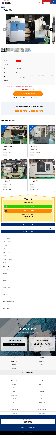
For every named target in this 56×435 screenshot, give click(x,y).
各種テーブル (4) (6, 290)
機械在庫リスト (42, 361)
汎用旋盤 (14, 384)
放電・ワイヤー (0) (6, 252)
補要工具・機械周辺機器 (42, 409)
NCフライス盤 (42, 376)
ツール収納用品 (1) (6, 304)
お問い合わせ (14, 368)
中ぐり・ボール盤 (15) (7, 259)
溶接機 (42, 398)
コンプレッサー (14, 398)
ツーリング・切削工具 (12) (8, 297)
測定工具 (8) (5, 294)
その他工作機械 (14, 395)
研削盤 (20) (5, 255)
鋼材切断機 (42, 391)
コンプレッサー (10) (7, 276)
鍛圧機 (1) (5, 273)
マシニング (14, 376)
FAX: (36, 111)
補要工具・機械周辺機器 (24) (8, 301)
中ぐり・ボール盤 (42, 387)
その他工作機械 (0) (6, 269)
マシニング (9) (6, 234)
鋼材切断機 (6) (6, 266)
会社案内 (42, 357)
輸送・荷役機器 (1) (6, 308)
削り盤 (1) (5, 262)
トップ (14, 357)
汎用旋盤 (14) (5, 248)
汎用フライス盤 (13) (7, 241)
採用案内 (14, 364)
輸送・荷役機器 (42, 413)
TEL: (20, 111)
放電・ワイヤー (42, 384)
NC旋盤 (3, 7)
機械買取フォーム (14, 361)
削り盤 (14, 391)
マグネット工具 (42, 402)
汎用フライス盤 (14, 380)
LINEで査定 (29, 206)
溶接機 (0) (5, 280)
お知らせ (42, 364)
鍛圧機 (42, 395)
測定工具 (42, 406)
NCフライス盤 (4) (6, 238)
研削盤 (14, 387)
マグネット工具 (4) (6, 287)
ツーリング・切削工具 (14, 409)
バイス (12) (5, 283)
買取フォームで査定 (29, 210)
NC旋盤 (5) (5, 245)
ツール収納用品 (14, 413)
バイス (14, 402)
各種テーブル (14, 406)
